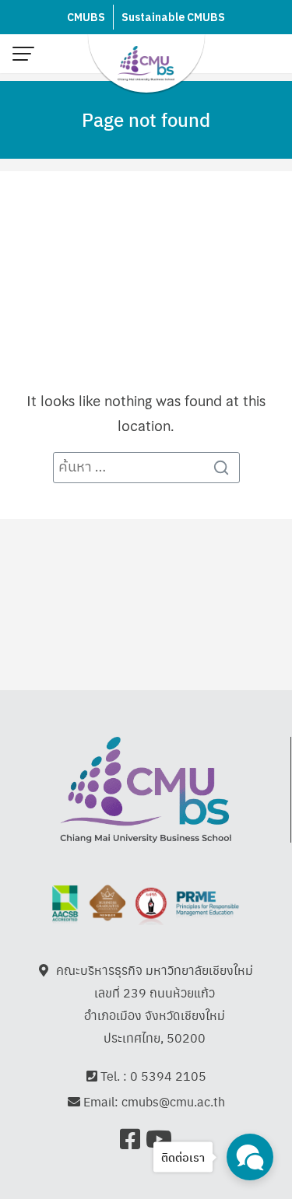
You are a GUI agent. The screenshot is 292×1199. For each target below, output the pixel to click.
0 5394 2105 (168, 1076)
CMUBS (86, 17)
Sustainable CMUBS (173, 17)
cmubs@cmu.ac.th (173, 1101)
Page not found (146, 119)
